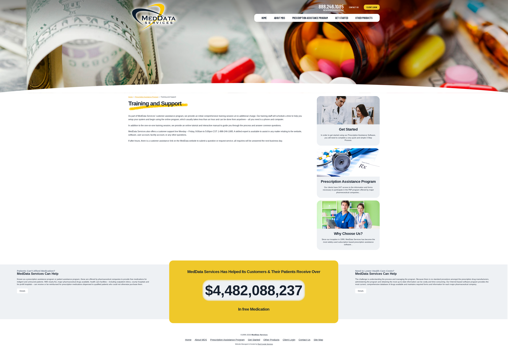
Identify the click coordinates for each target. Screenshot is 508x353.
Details (22, 291)
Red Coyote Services (265, 344)
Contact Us (354, 7)
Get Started (341, 18)
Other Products (363, 18)
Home (264, 18)
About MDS (279, 18)
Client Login (371, 7)
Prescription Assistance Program (310, 18)
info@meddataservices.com (333, 10)
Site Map (318, 339)
